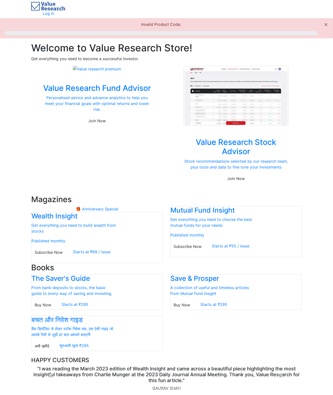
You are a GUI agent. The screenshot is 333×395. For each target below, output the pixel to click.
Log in (48, 13)
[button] (51, 376)
